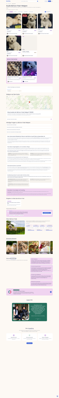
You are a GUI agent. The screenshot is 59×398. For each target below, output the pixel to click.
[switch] (51, 11)
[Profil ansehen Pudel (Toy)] (44, 247)
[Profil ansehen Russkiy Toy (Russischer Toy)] (33, 247)
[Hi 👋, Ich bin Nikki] (57, 396)
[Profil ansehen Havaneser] (11, 247)
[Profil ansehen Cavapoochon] (22, 247)
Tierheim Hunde (21, 11)
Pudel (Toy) (44, 252)
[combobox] (29, 1)
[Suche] (37, 1)
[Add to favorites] (20, 14)
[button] (29, 102)
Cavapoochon (22, 252)
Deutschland (9, 89)
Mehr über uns (29, 343)
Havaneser (11, 252)
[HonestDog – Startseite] (8, 1)
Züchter (16, 11)
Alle (8, 11)
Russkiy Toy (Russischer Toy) (33, 252)
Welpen (12, 11)
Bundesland (26, 11)
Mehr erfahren (31, 11)
